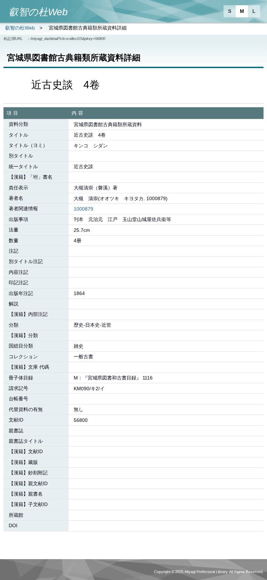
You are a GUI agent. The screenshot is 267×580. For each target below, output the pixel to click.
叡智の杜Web (20, 28)
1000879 (83, 209)
